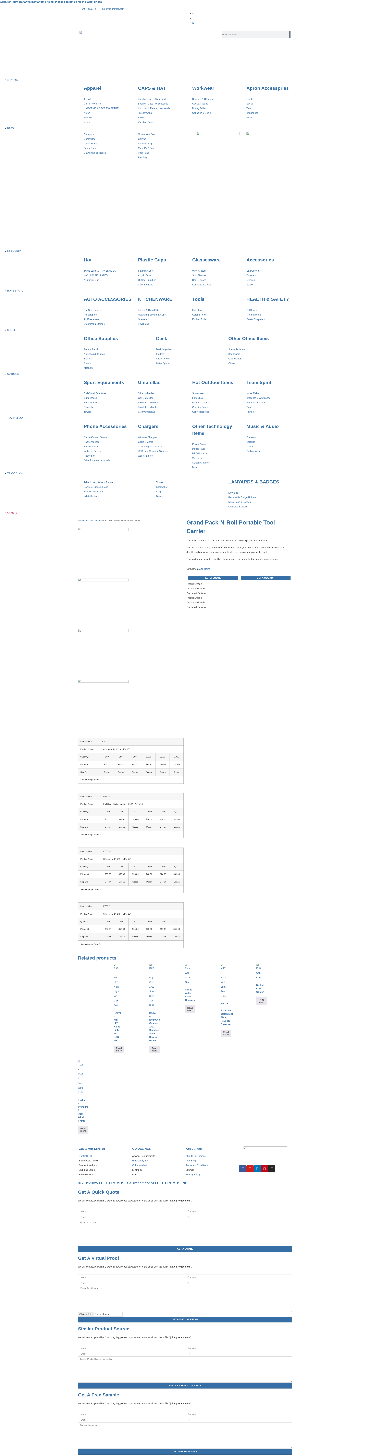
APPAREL (12, 79)
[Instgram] (193, 13)
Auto (200, 569)
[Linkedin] (257, 1168)
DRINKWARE (14, 251)
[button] (185, 75)
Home (81, 520)
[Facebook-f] (242, 1168)
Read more (119, 1049)
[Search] (290, 34)
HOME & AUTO (15, 290)
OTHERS (12, 512)
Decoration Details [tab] (196, 588)
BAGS (10, 128)
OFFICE (11, 330)
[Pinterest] (264, 1168)
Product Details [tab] (194, 584)
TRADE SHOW (15, 473)
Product (89, 520)
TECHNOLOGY (15, 418)
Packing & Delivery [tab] (196, 593)
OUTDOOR (13, 374)
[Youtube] (193, 23)
